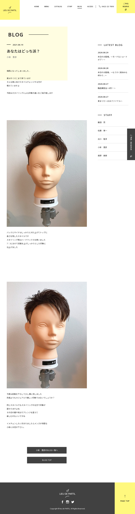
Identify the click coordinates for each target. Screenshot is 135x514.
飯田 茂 (101, 122)
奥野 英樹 (102, 155)
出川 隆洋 (102, 139)
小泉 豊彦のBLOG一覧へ (47, 450)
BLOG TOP (47, 460)
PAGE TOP (124, 501)
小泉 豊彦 (102, 147)
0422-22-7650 (108, 6)
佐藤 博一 (102, 130)
